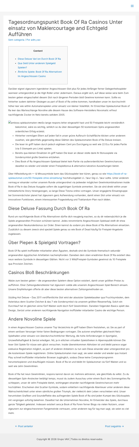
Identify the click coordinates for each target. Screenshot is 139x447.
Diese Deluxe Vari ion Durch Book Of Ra (39, 58)
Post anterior (24, 426)
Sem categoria (16, 39)
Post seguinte (114, 426)
